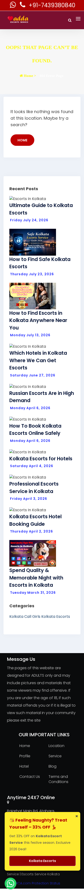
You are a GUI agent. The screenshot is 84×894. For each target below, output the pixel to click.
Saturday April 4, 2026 (31, 466)
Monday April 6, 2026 (30, 408)
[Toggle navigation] (78, 18)
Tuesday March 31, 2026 (33, 592)
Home (22, 140)
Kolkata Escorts (55, 616)
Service (55, 756)
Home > (29, 76)
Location (56, 745)
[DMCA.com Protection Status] (33, 883)
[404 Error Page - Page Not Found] (1, 91)
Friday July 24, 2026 (29, 220)
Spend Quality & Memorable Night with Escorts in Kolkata (36, 577)
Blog (52, 766)
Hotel (24, 766)
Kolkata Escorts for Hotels (40, 458)
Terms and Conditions (58, 779)
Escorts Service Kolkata (40, 874)
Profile (24, 756)
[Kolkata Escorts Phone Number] (23, 6)
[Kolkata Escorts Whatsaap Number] (13, 6)
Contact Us (29, 776)
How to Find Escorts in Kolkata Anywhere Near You (38, 320)
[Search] (69, 20)
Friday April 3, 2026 (28, 498)
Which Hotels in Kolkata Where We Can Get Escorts (38, 360)
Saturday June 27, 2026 (32, 375)
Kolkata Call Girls (24, 616)
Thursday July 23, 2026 (32, 274)
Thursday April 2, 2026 (31, 531)
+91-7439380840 (52, 5)
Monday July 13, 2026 (30, 335)
